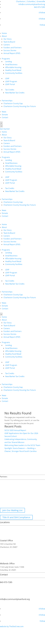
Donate (5, 114)
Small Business (11, 64)
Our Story (7, 39)
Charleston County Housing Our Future (19, 106)
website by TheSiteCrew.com (11, 626)
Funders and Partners (12, 47)
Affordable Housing (13, 67)
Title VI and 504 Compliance (16, 517)
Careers (6, 44)
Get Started (5, 129)
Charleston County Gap (13, 103)
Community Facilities (13, 73)
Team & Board (9, 42)
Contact (5, 117)
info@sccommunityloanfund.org (31, 4)
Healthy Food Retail (13, 70)
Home (4, 33)
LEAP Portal (10, 84)
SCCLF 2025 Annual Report (15, 430)
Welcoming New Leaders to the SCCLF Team (22, 445)
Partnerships (7, 100)
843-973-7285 (39, 7)
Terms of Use (31, 602)
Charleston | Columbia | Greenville (30, 1)
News (4, 111)
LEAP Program (11, 81)
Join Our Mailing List (12, 510)
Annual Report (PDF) (11, 53)
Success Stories (9, 50)
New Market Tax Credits (14, 92)
